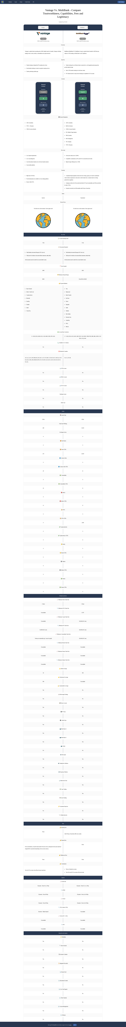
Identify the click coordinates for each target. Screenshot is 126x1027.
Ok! (74, 1024)
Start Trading (121, 1)
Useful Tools (27, 1)
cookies (70, 1024)
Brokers (10, 1)
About (21, 1)
